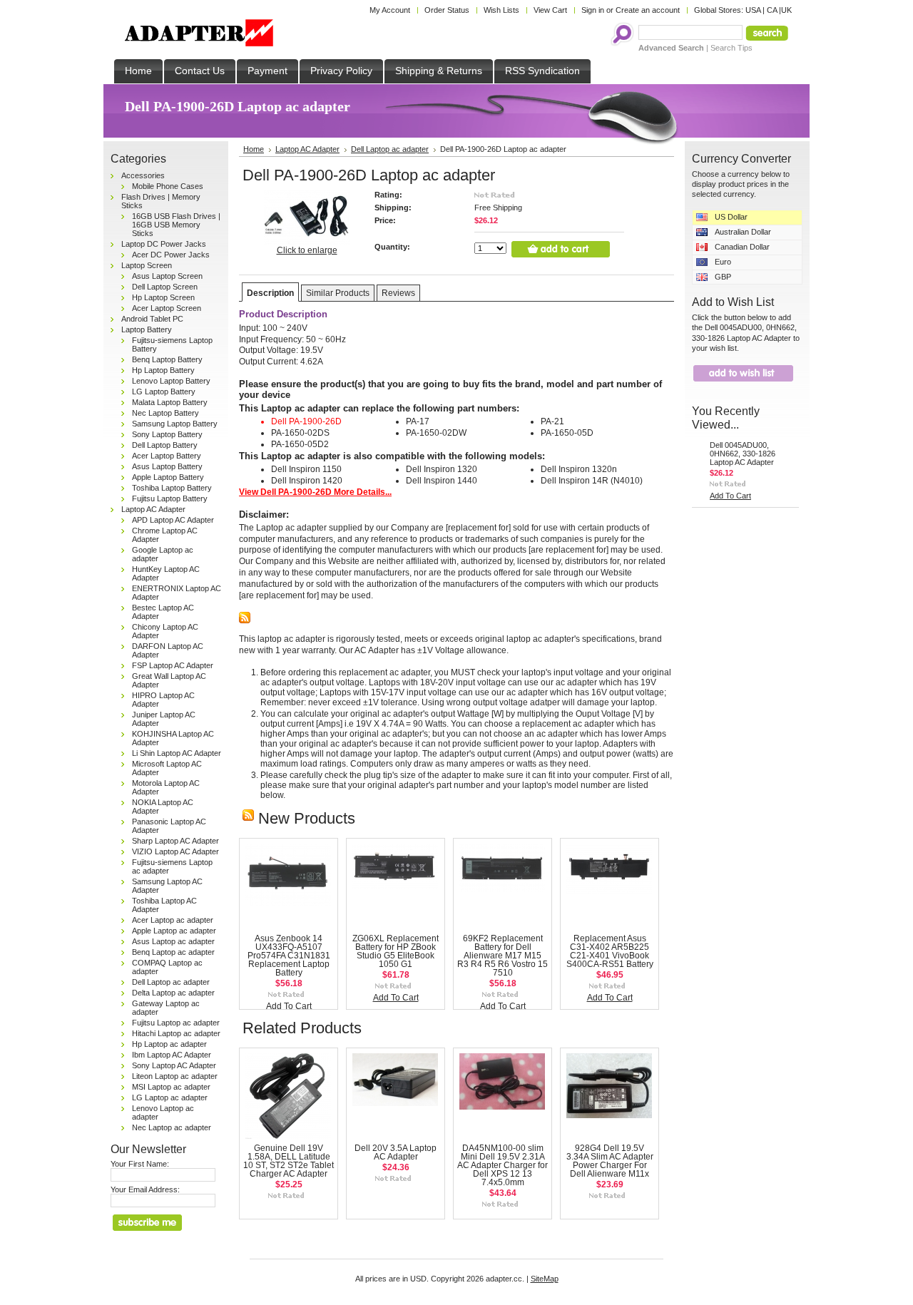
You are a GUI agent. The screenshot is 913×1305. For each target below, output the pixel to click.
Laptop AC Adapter (153, 509)
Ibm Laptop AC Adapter (171, 1054)
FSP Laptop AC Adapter (172, 665)
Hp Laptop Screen (163, 297)
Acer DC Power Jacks (171, 254)
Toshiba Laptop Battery (172, 487)
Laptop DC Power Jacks (163, 244)
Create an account (648, 10)
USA (752, 10)
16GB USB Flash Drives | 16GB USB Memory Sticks (176, 224)
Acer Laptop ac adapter (172, 920)
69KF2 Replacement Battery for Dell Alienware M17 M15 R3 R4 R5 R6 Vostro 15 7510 (502, 955)
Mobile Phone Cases (167, 186)
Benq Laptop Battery (167, 359)
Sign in (592, 10)
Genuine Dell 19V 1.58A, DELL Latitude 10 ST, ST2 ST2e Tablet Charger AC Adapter (288, 1161)
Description (270, 293)
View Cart (550, 10)
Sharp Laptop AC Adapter (175, 840)
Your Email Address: (145, 1189)
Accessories (143, 175)
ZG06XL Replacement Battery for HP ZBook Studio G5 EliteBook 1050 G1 (395, 951)
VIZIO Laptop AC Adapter (175, 851)
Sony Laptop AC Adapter (174, 1065)
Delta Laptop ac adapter (173, 992)
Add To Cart (289, 1006)
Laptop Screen (146, 265)
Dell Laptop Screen (165, 286)
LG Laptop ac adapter (170, 1097)
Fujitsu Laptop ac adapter (176, 1022)
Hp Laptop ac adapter (169, 1044)
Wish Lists (501, 10)
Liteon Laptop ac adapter (175, 1076)
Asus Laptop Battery (167, 466)
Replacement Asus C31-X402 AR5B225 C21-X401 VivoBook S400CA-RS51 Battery (609, 951)
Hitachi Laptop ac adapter (176, 1033)
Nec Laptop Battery (165, 413)
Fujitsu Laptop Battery (170, 498)
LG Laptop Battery (163, 391)
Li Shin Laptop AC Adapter (176, 753)
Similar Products (337, 293)
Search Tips (731, 48)
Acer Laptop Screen (166, 308)
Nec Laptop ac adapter (171, 1127)
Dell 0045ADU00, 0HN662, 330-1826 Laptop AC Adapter (742, 453)
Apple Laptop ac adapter (174, 930)
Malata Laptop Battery (170, 402)
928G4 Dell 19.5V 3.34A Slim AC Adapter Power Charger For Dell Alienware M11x (609, 1161)
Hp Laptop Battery (163, 370)
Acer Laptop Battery (166, 455)
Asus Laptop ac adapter (173, 941)
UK (786, 10)
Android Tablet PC (152, 318)
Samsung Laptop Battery (175, 423)
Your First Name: (140, 1164)
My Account (389, 10)
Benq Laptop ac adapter (173, 952)
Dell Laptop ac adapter (171, 982)
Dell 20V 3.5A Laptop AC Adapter (396, 1152)
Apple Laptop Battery (168, 477)
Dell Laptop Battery (165, 445)
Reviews (398, 293)
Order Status (446, 10)
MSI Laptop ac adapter (171, 1087)
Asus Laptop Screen (167, 276)
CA (772, 10)
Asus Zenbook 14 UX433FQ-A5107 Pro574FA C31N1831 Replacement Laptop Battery (289, 955)
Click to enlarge (307, 250)
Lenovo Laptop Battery (171, 381)
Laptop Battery (146, 329)
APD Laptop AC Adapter (173, 520)
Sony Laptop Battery (167, 434)
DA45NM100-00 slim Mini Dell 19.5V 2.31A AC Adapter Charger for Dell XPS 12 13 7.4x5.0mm (502, 1165)
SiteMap (544, 1278)
